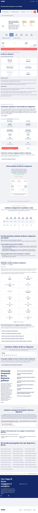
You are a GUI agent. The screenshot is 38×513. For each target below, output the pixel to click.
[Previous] (4, 218)
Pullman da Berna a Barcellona (30, 453)
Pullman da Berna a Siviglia (18, 460)
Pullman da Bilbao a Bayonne (18, 466)
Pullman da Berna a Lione (5, 464)
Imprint (20, 509)
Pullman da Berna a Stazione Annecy (7, 460)
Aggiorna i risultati (18, 176)
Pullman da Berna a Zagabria (30, 457)
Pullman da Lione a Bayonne (6, 466)
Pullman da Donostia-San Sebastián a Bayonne (9, 469)
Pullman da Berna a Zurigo (6, 451)
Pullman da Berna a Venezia (30, 462)
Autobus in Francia (12, 473)
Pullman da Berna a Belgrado (18, 462)
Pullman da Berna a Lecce (17, 457)
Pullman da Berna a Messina (30, 460)
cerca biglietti (10, 62)
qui (29, 201)
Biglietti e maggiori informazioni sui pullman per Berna (9, 437)
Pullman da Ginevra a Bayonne (18, 464)
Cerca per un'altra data (19, 194)
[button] (23, 12)
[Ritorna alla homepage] (3, 1)
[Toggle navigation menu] (36, 1)
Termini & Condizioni (27, 509)
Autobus (6, 473)
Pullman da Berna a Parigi (18, 453)
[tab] (6, 38)
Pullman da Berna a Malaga (6, 457)
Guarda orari (10, 75)
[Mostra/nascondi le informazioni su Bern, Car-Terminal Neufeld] (35, 424)
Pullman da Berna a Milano (18, 449)
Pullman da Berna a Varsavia (30, 455)
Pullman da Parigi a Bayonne (30, 464)
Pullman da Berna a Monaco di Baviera (20, 455)
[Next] (35, 35)
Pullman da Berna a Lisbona (6, 453)
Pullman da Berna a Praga (5, 462)
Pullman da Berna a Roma (30, 451)
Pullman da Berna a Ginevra (6, 449)
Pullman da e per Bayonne (22, 473)
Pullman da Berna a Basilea (30, 449)
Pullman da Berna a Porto (5, 455)
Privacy (34, 509)
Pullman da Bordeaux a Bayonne (31, 466)
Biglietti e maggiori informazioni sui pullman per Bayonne (27, 437)
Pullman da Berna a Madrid (18, 451)
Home (2, 473)
